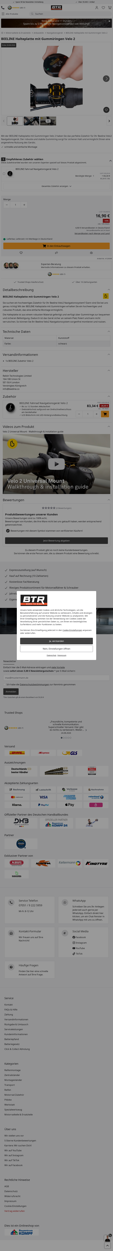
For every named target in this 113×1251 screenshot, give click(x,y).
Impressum (61, 655)
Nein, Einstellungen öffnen (56, 648)
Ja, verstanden (56, 641)
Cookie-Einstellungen (72, 630)
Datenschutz (51, 655)
